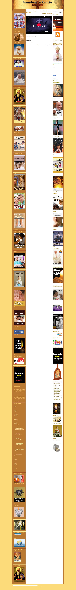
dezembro (16, 411)
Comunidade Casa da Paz (57, 393)
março (16, 423)
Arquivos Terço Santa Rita (57, 440)
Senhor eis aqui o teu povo (18, 434)
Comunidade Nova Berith (57, 391)
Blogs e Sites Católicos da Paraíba (58, 398)
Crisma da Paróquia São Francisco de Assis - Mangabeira (58, 396)
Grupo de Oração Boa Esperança (58, 397)
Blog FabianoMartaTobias (57, 399)
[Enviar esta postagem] (35, 36)
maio (16, 420)
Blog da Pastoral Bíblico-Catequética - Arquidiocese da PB (58, 389)
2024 (15, 406)
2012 (15, 467)
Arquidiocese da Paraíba (57, 383)
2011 (15, 468)
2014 (15, 464)
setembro (16, 415)
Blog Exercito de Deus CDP (57, 394)
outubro (16, 414)
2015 (15, 463)
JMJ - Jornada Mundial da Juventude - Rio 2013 (58, 388)
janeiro (16, 455)
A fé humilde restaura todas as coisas (19, 449)
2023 (15, 407)
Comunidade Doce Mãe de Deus (57, 390)
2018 (15, 459)
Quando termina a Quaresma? (19, 428)
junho (16, 419)
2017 (15, 460)
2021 (15, 410)
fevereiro (16, 424)
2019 (15, 458)
